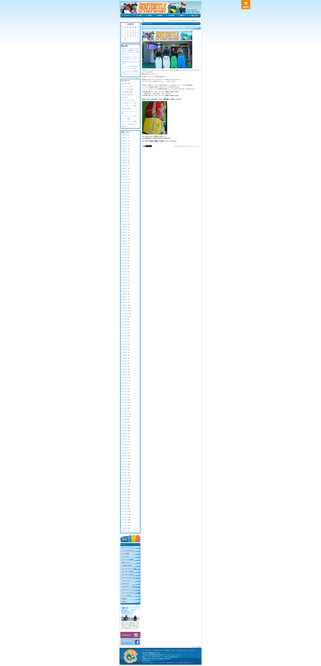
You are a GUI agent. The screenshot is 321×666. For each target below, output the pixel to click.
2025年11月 (125, 143)
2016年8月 (124, 355)
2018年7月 (124, 291)
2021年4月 (124, 210)
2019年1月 (124, 274)
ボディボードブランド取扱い (129, 568)
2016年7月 (124, 358)
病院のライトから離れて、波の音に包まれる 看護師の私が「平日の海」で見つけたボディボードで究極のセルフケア (130, 51)
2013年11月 (125, 447)
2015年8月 (124, 389)
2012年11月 (125, 481)
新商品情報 (124, 83)
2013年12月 (125, 444)
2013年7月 (124, 458)
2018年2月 (124, 305)
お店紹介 (172, 650)
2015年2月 (124, 405)
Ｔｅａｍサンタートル (127, 116)
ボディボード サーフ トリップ (130, 589)
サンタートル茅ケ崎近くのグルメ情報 (130, 125)
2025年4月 (124, 149)
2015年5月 (124, 397)
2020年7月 (124, 229)
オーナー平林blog (126, 595)
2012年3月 (124, 503)
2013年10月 (125, 450)
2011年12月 (125, 511)
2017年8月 (124, 322)
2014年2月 (124, 439)
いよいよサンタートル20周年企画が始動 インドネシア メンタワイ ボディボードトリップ (130, 73)
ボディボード (125, 86)
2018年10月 (125, 283)
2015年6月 (124, 394)
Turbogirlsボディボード (128, 103)
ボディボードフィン (127, 580)
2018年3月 (124, 302)
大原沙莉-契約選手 (127, 565)
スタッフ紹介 (125, 556)
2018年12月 (125, 277)
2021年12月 (125, 196)
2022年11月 (125, 179)
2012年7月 (124, 492)
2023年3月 (124, 174)
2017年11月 (125, 313)
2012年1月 (124, 508)
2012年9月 (124, 486)
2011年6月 (124, 528)
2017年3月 (124, 336)
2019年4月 (124, 266)
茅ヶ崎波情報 (125, 92)
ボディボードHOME (146, 650)
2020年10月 (125, 224)
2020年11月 (125, 221)
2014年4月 (124, 433)
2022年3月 (124, 188)
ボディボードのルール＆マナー (130, 577)
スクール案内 (154, 650)
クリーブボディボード (127, 106)
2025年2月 (124, 154)
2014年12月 (125, 411)
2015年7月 (124, 391)
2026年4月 (124, 137)
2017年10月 (125, 316)
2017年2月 (124, 338)
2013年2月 (124, 472)
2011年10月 (125, 517)
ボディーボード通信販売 (164, 650)
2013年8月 (124, 455)
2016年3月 (124, 369)
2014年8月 (124, 422)
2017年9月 (124, 319)
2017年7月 (124, 324)
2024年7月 (124, 157)
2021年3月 (124, 213)
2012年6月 (124, 494)
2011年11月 (125, 514)
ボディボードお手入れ (128, 574)
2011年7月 (124, 525)
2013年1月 (124, 475)
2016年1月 (124, 375)
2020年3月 (124, 238)
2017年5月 (124, 330)
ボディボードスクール (127, 121)
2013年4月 (124, 467)
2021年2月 (124, 216)
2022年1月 (124, 193)
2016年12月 (125, 344)
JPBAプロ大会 (125, 583)
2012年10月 (125, 483)
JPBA (123, 97)
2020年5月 (124, 232)
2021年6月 (124, 204)
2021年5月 (124, 207)
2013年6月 (124, 461)
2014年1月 (124, 442)
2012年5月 (124, 497)
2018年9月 (124, 285)
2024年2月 (124, 163)
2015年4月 (124, 400)
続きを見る (135, 628)
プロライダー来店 (126, 100)
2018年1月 (124, 308)
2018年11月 (125, 280)
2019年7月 (124, 260)
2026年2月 (124, 140)
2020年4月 (124, 235)
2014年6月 (124, 428)
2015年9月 (124, 386)
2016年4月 (124, 366)
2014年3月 (124, 436)
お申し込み (191, 650)
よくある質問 (125, 553)
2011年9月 (124, 520)
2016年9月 (124, 352)
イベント (124, 119)
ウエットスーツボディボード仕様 (131, 592)
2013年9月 (124, 453)
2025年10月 (125, 146)
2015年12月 (125, 377)
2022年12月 (125, 177)
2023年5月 (124, 168)
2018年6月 (124, 294)
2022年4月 (124, 185)
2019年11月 (125, 249)
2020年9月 (124, 227)
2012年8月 (124, 489)
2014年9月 (124, 419)
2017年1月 (124, 341)
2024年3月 (124, 160)
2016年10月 (125, 349)
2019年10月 (125, 252)
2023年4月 (124, 171)
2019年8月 (124, 257)
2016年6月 (124, 361)
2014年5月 (124, 430)
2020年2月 (124, 241)
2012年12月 (125, 478)
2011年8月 (124, 522)
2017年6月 (124, 327)
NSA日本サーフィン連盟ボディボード (130, 587)
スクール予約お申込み (128, 550)
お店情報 (124, 108)
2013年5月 (124, 464)
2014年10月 (125, 416)
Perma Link (197, 146)
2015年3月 (124, 403)
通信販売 (124, 598)
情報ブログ (185, 650)
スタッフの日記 (126, 89)
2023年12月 (125, 165)
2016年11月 (125, 347)
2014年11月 (125, 414)
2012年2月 (124, 506)
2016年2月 (124, 372)
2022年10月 (125, 182)
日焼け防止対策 (126, 94)
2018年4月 (124, 299)
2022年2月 (124, 190)
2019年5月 (124, 263)
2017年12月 (125, 310)
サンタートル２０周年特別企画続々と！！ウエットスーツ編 (129, 67)
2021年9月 (124, 202)
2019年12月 (125, 246)
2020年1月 (124, 243)
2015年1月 (124, 408)
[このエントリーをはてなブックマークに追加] (144, 146)
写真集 (124, 601)
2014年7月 (124, 425)
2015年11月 (125, 380)
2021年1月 (124, 218)
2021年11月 (125, 199)
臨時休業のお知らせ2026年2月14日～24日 (130, 62)
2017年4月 (124, 333)
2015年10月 (125, 383)
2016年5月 (124, 363)
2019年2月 (124, 271)
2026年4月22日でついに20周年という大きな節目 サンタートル (130, 58)
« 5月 (125, 39)
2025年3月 (124, 151)
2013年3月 (124, 469)
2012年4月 (124, 500)
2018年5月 (124, 296)
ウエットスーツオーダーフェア (129, 111)
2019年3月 (124, 269)
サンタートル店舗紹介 (128, 559)
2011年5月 (124, 531)
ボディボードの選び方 (128, 571)
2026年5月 (124, 135)
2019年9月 (124, 255)
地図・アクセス (126, 562)
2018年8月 (124, 288)
